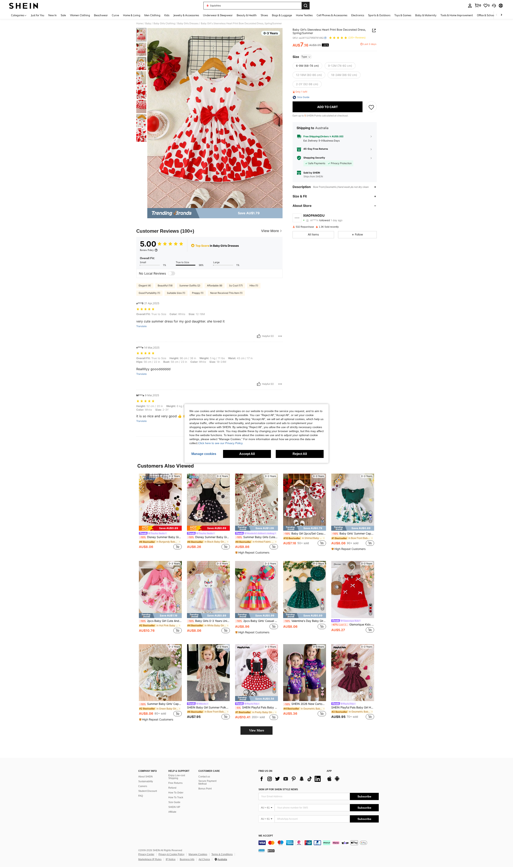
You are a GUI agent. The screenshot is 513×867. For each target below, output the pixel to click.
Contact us (204, 776)
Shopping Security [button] (314, 158)
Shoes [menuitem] (264, 15)
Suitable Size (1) (176, 292)
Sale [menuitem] (63, 15)
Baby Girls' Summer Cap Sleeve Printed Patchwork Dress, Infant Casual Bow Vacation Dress (353, 533)
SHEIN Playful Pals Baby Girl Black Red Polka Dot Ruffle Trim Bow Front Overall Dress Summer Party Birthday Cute (257, 707)
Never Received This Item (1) (226, 292)
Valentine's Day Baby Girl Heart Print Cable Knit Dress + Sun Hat (305, 620)
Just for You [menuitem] (37, 15)
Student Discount (147, 791)
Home (139, 23)
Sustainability (145, 781)
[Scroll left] (496, 15)
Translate (141, 326)
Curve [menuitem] (115, 15)
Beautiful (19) (165, 285)
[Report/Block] (280, 336)
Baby (148, 23)
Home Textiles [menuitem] (304, 15)
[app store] (329, 780)
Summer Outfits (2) (189, 285)
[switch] (171, 273)
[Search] (306, 5)
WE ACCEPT (266, 836)
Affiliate (172, 811)
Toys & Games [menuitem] (402, 15)
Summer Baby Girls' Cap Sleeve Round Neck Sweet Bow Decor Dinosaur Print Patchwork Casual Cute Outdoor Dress (161, 703)
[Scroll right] (501, 15)
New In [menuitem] (52, 15)
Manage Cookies (198, 854)
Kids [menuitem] (166, 15)
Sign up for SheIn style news (278, 789)
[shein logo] (23, 5)
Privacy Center (146, 854)
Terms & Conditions (222, 854)
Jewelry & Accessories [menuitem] (186, 15)
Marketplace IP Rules (150, 859)
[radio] (307, 66)
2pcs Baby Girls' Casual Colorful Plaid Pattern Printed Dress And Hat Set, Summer (257, 620)
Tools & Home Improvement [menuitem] (456, 15)
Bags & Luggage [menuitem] (282, 15)
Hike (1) (253, 285)
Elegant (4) (145, 285)
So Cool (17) (236, 285)
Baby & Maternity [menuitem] (425, 15)
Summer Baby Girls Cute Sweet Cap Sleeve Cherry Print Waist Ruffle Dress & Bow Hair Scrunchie (257, 537)
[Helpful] (258, 336)
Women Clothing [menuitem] (80, 15)
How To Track (175, 797)
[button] (494, 5)
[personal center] (470, 5)
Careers (142, 786)
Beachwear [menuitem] (101, 15)
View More (256, 730)
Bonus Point (205, 788)
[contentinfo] (319, 842)
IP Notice (171, 859)
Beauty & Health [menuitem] (247, 15)
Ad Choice (204, 859)
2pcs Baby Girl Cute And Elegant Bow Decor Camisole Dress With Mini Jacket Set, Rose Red (161, 620)
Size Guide (174, 802)
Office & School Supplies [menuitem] (491, 15)
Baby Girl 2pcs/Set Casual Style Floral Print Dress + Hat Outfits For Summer (305, 533)
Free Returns (175, 783)
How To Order (175, 792)
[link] (477, 5)
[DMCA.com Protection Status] (271, 850)
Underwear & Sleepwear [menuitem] (218, 15)
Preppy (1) (197, 292)
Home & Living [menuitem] (131, 15)
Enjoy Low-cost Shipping (176, 777)
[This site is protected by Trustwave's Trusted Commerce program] (262, 850)
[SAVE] (371, 107)
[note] (160, 528)
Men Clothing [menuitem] (152, 15)
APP (329, 771)
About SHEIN (145, 776)
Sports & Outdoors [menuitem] (379, 15)
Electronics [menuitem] (357, 15)
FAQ (140, 795)
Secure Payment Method (207, 782)
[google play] (337, 780)
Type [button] (304, 56)
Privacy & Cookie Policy (171, 854)
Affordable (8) (214, 285)
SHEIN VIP (174, 807)
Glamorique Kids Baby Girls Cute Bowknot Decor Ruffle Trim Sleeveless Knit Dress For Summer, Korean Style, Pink (353, 624)
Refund (172, 787)
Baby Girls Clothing (164, 23)
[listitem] (160, 512)
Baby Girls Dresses (187, 23)
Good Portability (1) (149, 292)
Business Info (187, 859)
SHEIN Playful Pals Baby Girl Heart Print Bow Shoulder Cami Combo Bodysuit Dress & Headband (352, 707)
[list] (291, 779)
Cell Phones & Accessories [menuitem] (332, 15)
